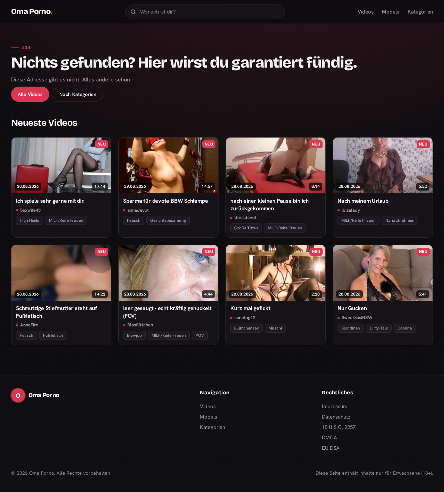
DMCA (329, 437)
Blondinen (350, 328)
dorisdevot (245, 217)
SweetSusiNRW (357, 317)
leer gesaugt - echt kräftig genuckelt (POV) (167, 312)
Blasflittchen (140, 325)
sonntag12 (244, 317)
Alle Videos (30, 94)
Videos (366, 11)
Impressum (334, 406)
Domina (405, 328)
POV (200, 335)
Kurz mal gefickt (250, 308)
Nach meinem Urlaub (363, 200)
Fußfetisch (53, 335)
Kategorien (420, 11)
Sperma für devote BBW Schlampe (165, 200)
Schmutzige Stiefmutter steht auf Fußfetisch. (56, 312)
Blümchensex (246, 328)
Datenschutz (336, 416)
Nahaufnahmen (400, 220)
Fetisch (133, 220)
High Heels (29, 220)
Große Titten (246, 228)
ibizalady (351, 210)
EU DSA (331, 448)
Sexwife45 (30, 210)
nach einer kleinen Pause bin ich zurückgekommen (269, 204)
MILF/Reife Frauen (66, 220)
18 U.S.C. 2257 (339, 427)
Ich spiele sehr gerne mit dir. (50, 200)
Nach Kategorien (77, 94)
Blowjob (134, 335)
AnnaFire (29, 325)
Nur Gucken (352, 308)
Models (390, 11)
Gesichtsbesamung (168, 220)
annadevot (138, 210)
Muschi (275, 328)
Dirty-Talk (379, 328)
